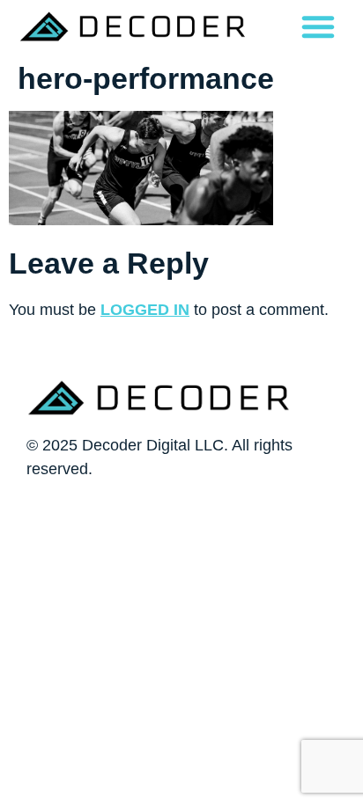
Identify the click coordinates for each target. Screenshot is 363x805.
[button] (318, 26)
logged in (144, 309)
